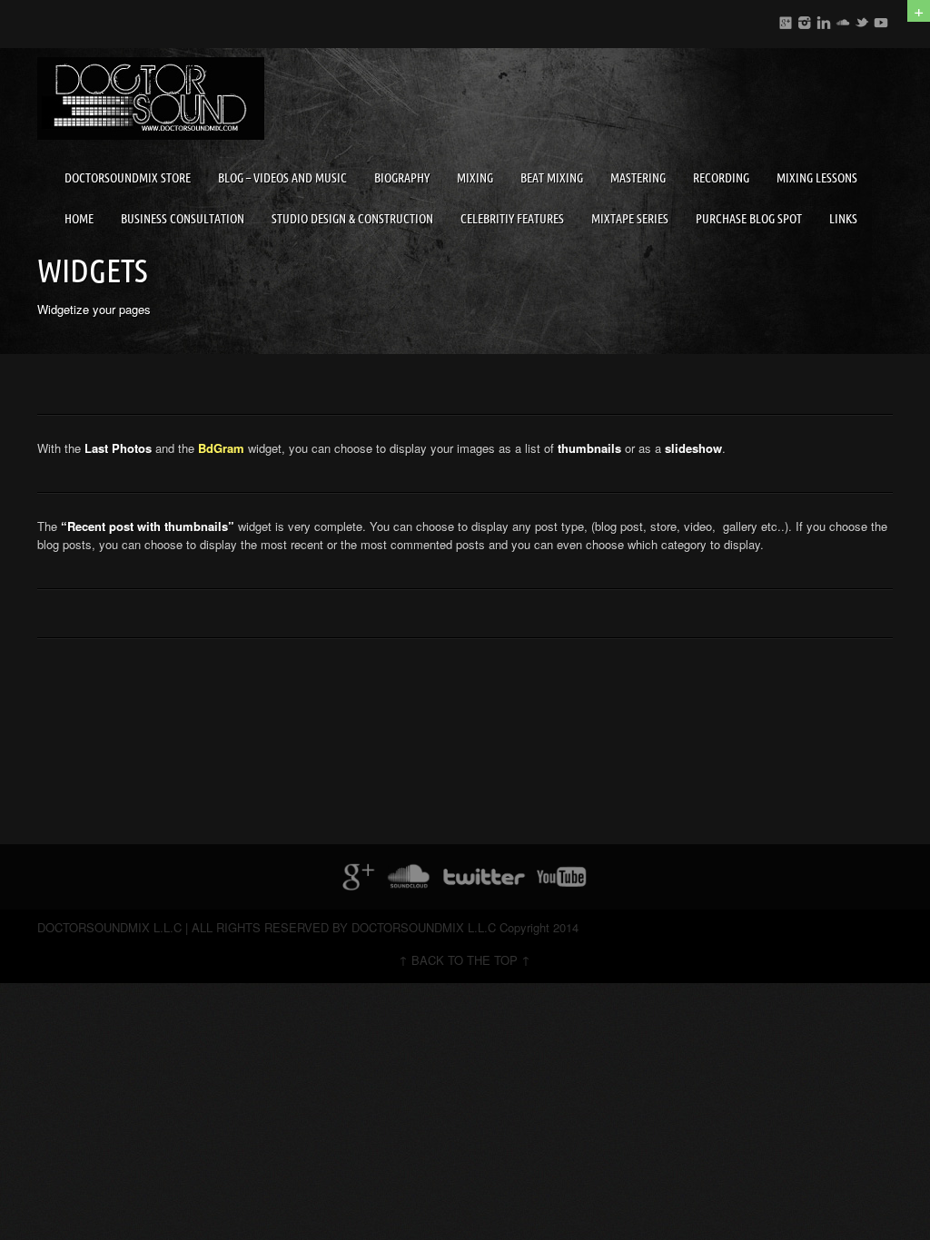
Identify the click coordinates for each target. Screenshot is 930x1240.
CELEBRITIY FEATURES (512, 219)
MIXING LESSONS (817, 178)
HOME (79, 219)
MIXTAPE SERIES (629, 219)
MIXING (475, 178)
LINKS (843, 219)
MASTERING (638, 178)
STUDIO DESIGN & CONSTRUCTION (352, 219)
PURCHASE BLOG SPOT (749, 219)
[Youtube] (881, 19)
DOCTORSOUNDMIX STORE (127, 178)
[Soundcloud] (843, 19)
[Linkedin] (823, 19)
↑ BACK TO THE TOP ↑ (464, 960)
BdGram (221, 448)
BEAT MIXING (551, 178)
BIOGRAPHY (402, 178)
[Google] (785, 19)
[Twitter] (862, 19)
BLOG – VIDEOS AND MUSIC (282, 178)
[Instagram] (804, 19)
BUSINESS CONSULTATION (182, 219)
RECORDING (721, 178)
